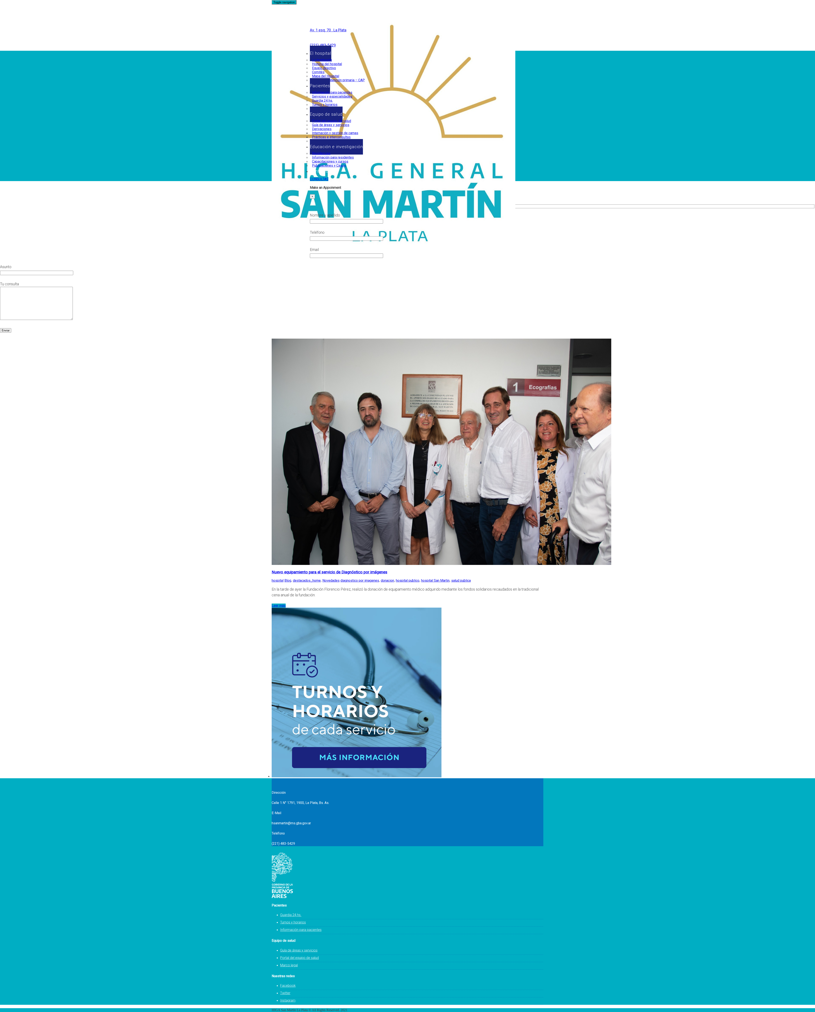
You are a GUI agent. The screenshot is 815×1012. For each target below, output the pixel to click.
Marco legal (289, 965)
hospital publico (407, 580)
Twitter (285, 993)
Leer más (279, 606)
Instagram (287, 1000)
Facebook (288, 986)
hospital (278, 580)
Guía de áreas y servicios (299, 950)
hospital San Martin (435, 580)
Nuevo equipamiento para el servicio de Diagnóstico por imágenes (329, 572)
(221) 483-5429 (323, 45)
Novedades (331, 580)
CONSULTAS (319, 179)
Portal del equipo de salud (299, 958)
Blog (287, 580)
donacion (387, 580)
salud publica (461, 580)
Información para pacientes (301, 930)
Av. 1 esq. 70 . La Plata (328, 30)
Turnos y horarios (293, 922)
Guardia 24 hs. (290, 915)
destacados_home (307, 580)
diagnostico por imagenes (359, 580)
